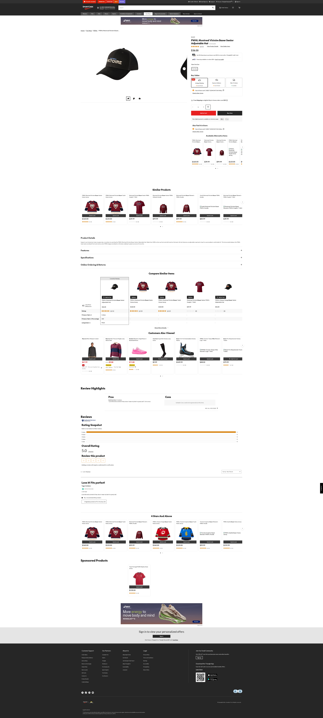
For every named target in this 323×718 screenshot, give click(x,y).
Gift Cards (84, 673)
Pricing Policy (146, 666)
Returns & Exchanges (86, 663)
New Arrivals (186, 13)
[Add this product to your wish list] (208, 107)
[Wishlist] (233, 8)
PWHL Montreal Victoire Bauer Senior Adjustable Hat (212, 42)
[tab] (199, 82)
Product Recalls (85, 679)
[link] (198, 46)
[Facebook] (82, 693)
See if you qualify (219, 59)
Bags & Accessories (160, 13)
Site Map (145, 660)
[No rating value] (191, 311)
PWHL (95, 30)
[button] (213, 8)
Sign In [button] (238, 1)
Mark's (103, 657)
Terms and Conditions (148, 657)
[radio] (195, 68)
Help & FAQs (84, 666)
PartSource (104, 663)
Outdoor (139, 13)
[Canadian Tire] (101, 1)
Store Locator (85, 669)
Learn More (199, 669)
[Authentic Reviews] (89, 420)
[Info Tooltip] (227, 100)
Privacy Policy (146, 654)
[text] (197, 164)
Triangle (104, 660)
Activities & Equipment (126, 13)
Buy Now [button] (230, 113)
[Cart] (239, 8)
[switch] (84, 305)
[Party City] (122, 1)
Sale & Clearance (174, 13)
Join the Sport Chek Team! (128, 660)
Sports (114, 13)
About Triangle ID (126, 663)
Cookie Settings (85, 682)
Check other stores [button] (197, 93)
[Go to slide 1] (128, 99)
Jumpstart (125, 669)
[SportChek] (110, 1)
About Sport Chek (127, 654)
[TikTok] (86, 693)
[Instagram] (89, 693)
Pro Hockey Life (105, 666)
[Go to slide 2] (134, 99)
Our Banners (105, 676)
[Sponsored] (161, 21)
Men (92, 13)
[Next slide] (242, 147)
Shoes (106, 13)
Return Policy (146, 669)
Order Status (224, 7)
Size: (192, 64)
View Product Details (212, 46)
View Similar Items (225, 46)
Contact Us (84, 676)
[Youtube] (93, 693)
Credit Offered (194, 1)
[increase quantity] (203, 107)
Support (213, 1)
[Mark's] (116, 1)
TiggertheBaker (86, 486)
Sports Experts (105, 669)
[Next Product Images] (184, 68)
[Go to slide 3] (140, 99)
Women (85, 13)
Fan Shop (148, 13)
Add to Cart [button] (203, 113)
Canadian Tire (105, 654)
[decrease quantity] (192, 107)
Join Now (175, 640)
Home (83, 30)
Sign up (199, 657)
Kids (99, 13)
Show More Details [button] (161, 328)
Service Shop (84, 660)
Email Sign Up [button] (204, 1)
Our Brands (125, 657)
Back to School (198, 13)
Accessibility (146, 663)
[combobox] (233, 471)
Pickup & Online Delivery (87, 657)
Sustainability (126, 666)
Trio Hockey (105, 673)
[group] (92, 364)
